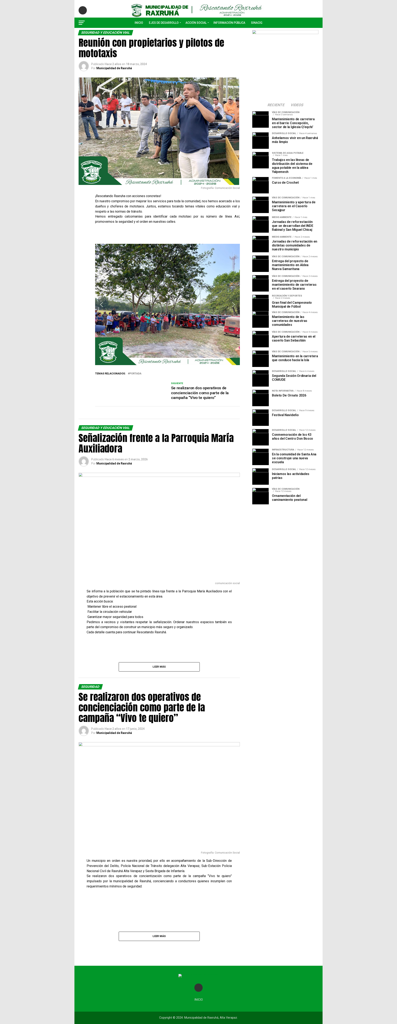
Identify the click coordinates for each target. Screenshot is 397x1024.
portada (135, 373)
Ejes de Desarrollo (164, 22)
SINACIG (256, 22)
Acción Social (196, 22)
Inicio (139, 22)
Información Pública (229, 22)
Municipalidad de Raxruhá (114, 68)
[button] (101, 304)
